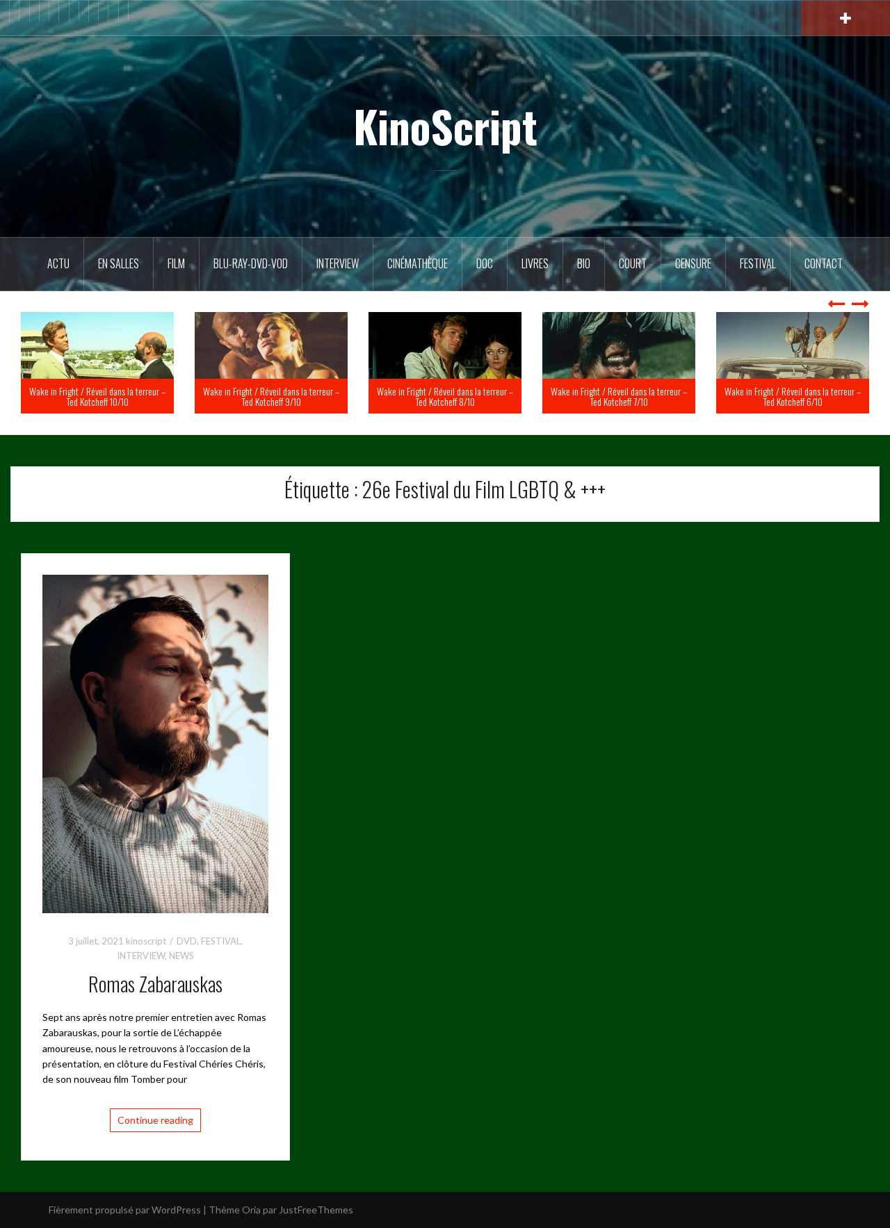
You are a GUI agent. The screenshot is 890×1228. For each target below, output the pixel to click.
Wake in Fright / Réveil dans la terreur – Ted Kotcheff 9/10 (445, 396)
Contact (823, 263)
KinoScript (445, 126)
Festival (758, 263)
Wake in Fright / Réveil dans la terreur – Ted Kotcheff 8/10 (619, 396)
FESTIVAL (221, 941)
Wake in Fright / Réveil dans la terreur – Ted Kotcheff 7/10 (793, 396)
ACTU (58, 263)
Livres (535, 263)
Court (633, 263)
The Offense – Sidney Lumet (120, 401)
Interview (337, 263)
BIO (583, 263)
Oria (251, 1209)
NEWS (181, 955)
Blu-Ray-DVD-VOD (250, 263)
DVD (187, 941)
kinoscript (146, 941)
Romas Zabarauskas (155, 983)
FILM (176, 263)
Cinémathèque (417, 263)
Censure (693, 263)
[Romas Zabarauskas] (155, 742)
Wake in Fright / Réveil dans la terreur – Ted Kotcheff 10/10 (271, 396)
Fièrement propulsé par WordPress (125, 1209)
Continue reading (155, 1120)
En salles (118, 263)
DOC (484, 263)
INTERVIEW (141, 955)
